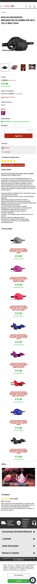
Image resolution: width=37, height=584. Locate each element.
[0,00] (34, 6)
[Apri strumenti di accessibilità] (32, 580)
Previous (2, 44)
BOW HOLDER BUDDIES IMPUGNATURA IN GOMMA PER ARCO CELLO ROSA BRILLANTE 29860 (18, 308)
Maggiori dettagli (9, 97)
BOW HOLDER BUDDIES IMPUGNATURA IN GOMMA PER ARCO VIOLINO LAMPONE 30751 (18, 365)
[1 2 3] (18, 130)
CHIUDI (35, 565)
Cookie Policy (22, 570)
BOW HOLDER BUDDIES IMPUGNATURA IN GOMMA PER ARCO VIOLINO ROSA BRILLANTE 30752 (18, 394)
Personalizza (18, 575)
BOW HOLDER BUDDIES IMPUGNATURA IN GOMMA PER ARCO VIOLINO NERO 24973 (18, 451)
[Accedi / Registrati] (30, 6)
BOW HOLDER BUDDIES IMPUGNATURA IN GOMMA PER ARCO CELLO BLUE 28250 (18, 422)
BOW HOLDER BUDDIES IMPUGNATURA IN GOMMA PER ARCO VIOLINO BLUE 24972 (18, 336)
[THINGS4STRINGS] (3, 114)
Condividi (7, 152)
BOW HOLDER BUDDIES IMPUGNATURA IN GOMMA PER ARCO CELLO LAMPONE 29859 (18, 279)
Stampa (6, 148)
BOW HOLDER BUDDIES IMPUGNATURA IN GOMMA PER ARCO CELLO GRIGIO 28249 (18, 251)
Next (34, 44)
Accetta (18, 581)
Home (4, 12)
